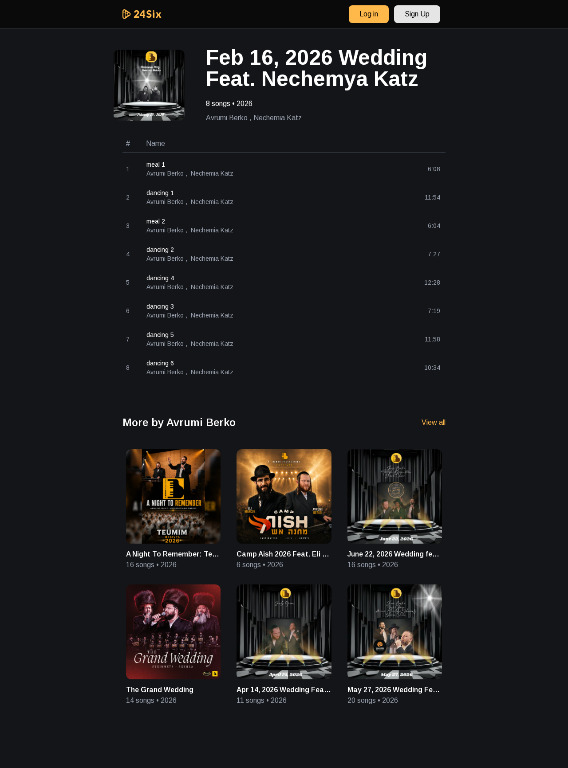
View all (434, 422)
